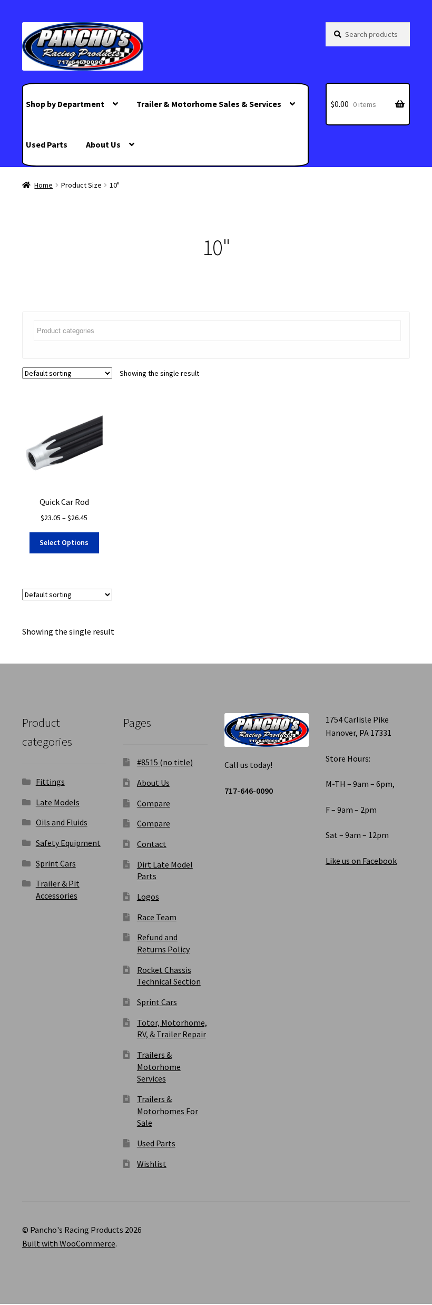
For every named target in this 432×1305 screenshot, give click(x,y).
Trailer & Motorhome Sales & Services (208, 104)
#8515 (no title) (165, 762)
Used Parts (46, 144)
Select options (64, 542)
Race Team (156, 917)
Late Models (58, 802)
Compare (153, 803)
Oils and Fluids (61, 822)
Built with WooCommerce (68, 1243)
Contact (151, 844)
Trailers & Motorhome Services (159, 1066)
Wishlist (151, 1163)
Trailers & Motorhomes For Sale (167, 1111)
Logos (148, 896)
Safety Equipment (68, 842)
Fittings (50, 781)
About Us (103, 144)
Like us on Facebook (361, 860)
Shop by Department (65, 104)
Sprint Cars (56, 863)
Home (43, 185)
